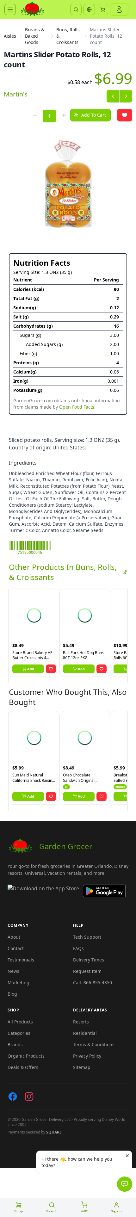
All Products (20, 1022)
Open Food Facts (76, 407)
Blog (12, 994)
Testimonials (21, 960)
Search (52, 1211)
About (14, 937)
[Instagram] (29, 1096)
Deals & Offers (23, 1067)
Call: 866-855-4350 (92, 982)
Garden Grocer (65, 846)
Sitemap (81, 1067)
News (13, 971)
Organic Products (26, 1056)
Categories (19, 1033)
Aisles (10, 36)
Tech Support (87, 937)
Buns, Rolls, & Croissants (68, 36)
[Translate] (89, 9)
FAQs (78, 948)
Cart (84, 1211)
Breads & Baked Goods (34, 36)
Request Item (87, 971)
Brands (15, 1044)
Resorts (81, 1022)
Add (30, 668)
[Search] (76, 9)
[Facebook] (13, 1096)
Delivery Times (88, 960)
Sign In (116, 1211)
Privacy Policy (87, 1056)
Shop (18, 1211)
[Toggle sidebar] (10, 9)
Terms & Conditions (93, 1044)
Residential (85, 1033)
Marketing (18, 982)
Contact (16, 948)
